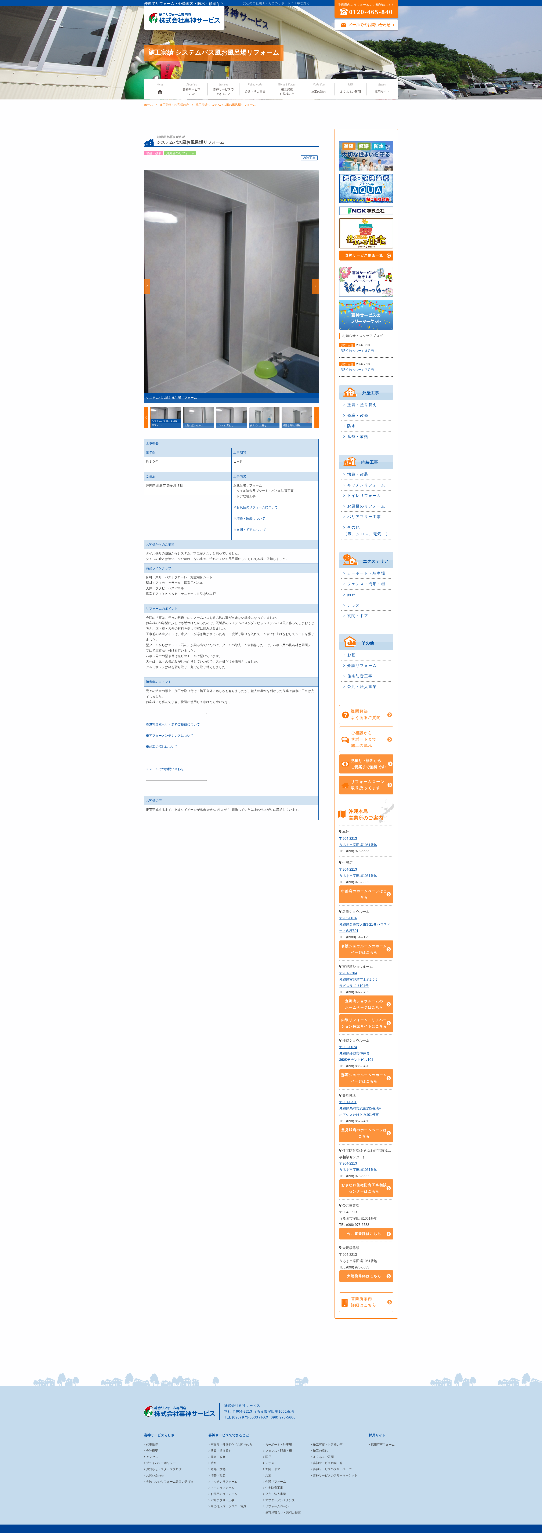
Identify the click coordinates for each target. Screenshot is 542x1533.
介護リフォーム (362, 665)
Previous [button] (147, 286)
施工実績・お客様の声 (174, 104)
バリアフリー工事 (364, 517)
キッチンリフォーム (366, 485)
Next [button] (315, 286)
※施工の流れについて (162, 746)
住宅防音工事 (360, 676)
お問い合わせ (155, 1475)
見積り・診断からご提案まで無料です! (368, 763)
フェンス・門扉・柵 (366, 584)
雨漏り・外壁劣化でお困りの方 (231, 1444)
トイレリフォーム (364, 496)
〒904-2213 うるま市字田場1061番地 (358, 842)
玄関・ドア (357, 616)
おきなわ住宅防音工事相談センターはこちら (364, 1188)
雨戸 (351, 595)
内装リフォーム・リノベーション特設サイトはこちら (364, 1023)
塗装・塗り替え (362, 405)
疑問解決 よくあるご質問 (366, 714)
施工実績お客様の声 (287, 89)
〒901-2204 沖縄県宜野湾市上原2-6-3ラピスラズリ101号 (358, 979)
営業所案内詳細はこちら (363, 1302)
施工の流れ (318, 88)
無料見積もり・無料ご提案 (283, 1512)
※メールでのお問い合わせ (165, 769)
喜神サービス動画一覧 (364, 255)
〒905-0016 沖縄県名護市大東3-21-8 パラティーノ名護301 (364, 924)
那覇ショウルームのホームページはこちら (364, 1078)
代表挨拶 (152, 1444)
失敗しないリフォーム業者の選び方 (170, 1481)
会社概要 (152, 1450)
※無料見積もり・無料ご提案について (173, 724)
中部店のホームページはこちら (364, 894)
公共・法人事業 (255, 88)
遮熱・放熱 (357, 436)
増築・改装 (357, 474)
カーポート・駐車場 (366, 573)
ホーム (148, 104)
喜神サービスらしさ (191, 89)
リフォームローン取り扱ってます (368, 785)
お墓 (351, 655)
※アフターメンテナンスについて (170, 735)
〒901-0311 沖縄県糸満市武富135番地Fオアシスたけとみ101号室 (360, 1108)
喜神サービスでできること (223, 89)
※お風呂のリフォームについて (255, 507)
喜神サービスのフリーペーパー (333, 1469)
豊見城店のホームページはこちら (364, 1133)
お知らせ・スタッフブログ (164, 1469)
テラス (353, 605)
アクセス (152, 1457)
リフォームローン (277, 1506)
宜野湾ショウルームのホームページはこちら (364, 1004)
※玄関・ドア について (249, 529)
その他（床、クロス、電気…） (366, 530)
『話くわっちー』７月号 (356, 369)
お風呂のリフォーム (366, 506)
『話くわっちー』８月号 (356, 350)
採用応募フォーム (383, 1444)
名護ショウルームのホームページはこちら (364, 949)
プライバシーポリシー (161, 1463)
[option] (231, 286)
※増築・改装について (249, 518)
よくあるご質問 (350, 88)
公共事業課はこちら (364, 1233)
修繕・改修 (357, 415)
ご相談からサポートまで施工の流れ (363, 739)
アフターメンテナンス (280, 1500)
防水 (351, 426)
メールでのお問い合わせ (369, 25)
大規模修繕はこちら (364, 1276)
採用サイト (382, 88)
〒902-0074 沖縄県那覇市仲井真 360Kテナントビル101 (356, 1053)
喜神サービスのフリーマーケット (335, 1475)
